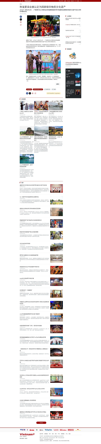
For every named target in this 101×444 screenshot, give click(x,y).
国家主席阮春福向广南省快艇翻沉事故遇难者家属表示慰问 (40, 138)
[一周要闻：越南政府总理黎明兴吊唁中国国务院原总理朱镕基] (77, 83)
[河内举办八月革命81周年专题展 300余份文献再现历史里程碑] (56, 378)
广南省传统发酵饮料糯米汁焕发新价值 (41, 112)
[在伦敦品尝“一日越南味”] (56, 293)
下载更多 (41, 422)
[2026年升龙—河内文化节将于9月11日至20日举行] (56, 392)
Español (72, 0)
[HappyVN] (78, 430)
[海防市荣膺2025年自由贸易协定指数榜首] (73, 56)
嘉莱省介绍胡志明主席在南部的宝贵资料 (30, 208)
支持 (53, 433)
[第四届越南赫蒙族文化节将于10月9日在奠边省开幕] (56, 340)
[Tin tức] (32, 430)
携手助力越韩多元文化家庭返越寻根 (29, 255)
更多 (22, 182)
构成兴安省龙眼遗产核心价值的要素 (29, 232)
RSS (50, 433)
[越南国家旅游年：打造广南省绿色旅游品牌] (56, 131)
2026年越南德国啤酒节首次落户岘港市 (30, 314)
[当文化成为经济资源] (56, 247)
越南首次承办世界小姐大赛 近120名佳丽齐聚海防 (73, 19)
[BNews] (37, 430)
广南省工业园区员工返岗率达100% (26, 112)
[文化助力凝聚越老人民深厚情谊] (56, 403)
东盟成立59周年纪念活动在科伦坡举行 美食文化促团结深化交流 (34, 302)
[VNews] (27, 430)
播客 (69, 70)
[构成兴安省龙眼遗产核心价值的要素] (56, 235)
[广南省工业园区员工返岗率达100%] (27, 105)
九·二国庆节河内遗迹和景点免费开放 (29, 197)
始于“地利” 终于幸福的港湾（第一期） (72, 37)
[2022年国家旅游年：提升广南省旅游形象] (27, 159)
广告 (66, 433)
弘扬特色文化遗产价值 (69, 30)
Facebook (21, 17)
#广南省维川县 (47, 89)
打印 (21, 22)
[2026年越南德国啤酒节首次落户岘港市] (56, 317)
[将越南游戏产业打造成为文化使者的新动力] (56, 223)
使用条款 (46, 433)
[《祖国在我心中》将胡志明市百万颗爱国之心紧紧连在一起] (56, 352)
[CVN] (56, 430)
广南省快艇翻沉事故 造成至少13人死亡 (55, 112)
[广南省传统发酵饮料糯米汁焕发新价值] (41, 105)
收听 (69, 76)
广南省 (54, 89)
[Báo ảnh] (70, 430)
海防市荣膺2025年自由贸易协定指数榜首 (73, 63)
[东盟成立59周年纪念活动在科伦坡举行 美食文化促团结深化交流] (56, 305)
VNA (59, 433)
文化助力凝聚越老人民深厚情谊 (28, 400)
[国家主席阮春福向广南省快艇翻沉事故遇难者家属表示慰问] (41, 131)
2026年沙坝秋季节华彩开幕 (27, 278)
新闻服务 (62, 433)
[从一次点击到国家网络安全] (77, 75)
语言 (56, 433)
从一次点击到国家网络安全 (70, 74)
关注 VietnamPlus (50, 93)
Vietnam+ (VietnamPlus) (28, 1)
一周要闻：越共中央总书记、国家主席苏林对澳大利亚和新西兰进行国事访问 (70, 91)
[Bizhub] (41, 430)
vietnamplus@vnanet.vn (48, 439)
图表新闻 (69, 49)
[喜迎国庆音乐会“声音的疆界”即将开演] (56, 270)
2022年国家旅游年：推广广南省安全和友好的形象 (26, 137)
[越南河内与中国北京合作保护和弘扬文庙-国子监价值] (56, 188)
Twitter (21, 19)
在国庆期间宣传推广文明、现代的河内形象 (31, 325)
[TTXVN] (23, 430)
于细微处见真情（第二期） (75, 24)
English (65, 0)
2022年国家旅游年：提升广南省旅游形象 (26, 165)
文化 (21, 4)
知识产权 (41, 433)
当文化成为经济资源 (25, 243)
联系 (69, 433)
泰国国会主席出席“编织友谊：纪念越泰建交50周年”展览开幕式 (73, 43)
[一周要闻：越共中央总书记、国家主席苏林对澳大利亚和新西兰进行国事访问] (77, 92)
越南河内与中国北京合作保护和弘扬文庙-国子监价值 (33, 185)
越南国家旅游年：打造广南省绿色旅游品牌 (55, 137)
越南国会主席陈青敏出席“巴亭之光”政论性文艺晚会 (33, 412)
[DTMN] (63, 430)
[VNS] (48, 430)
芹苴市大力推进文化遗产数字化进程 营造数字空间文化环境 (34, 361)
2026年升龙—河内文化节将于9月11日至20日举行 (32, 388)
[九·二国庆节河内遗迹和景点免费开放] (56, 200)
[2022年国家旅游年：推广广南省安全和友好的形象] (27, 131)
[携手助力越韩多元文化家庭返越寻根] (56, 258)
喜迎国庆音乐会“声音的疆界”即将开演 (29, 266)
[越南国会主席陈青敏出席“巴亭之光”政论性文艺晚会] (56, 415)
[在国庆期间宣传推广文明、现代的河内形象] (56, 329)
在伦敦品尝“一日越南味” (26, 290)
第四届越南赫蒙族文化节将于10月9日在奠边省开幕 (33, 337)
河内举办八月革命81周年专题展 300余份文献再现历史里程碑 (34, 376)
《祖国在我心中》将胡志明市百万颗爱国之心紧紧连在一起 (34, 349)
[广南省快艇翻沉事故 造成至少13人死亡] (56, 105)
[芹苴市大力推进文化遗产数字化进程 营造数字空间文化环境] (56, 364)
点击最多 (69, 16)
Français (68, 0)
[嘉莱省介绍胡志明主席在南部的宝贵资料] (56, 212)
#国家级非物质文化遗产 (37, 89)
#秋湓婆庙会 (29, 89)
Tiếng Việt (61, 0)
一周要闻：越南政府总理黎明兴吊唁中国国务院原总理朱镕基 (70, 82)
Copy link (21, 25)
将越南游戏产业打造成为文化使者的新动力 (31, 220)
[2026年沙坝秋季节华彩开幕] (56, 282)
